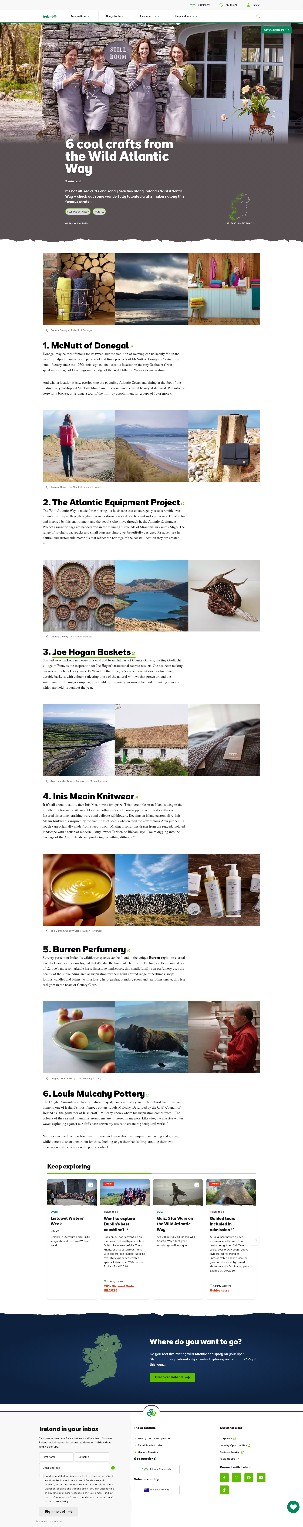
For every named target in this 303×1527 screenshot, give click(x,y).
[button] (91, 1184)
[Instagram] (236, 1477)
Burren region (159, 957)
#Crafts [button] (99, 211)
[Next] (254, 1240)
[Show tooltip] (113, 1468)
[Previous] (48, 1240)
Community (203, 5)
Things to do (113, 16)
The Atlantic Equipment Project (116, 503)
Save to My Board (274, 30)
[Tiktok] (224, 1489)
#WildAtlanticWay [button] (78, 211)
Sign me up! (55, 1512)
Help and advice (184, 16)
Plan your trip (148, 16)
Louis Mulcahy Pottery (99, 1094)
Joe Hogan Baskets (91, 652)
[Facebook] (224, 1477)
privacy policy (60, 1501)
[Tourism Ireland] (53, 16)
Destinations (78, 16)
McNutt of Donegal (90, 346)
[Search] (256, 16)
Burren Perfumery (89, 950)
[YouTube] (261, 1477)
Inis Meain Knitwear (93, 797)
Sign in (256, 5)
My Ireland (231, 5)
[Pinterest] (248, 1477)
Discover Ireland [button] (169, 1377)
